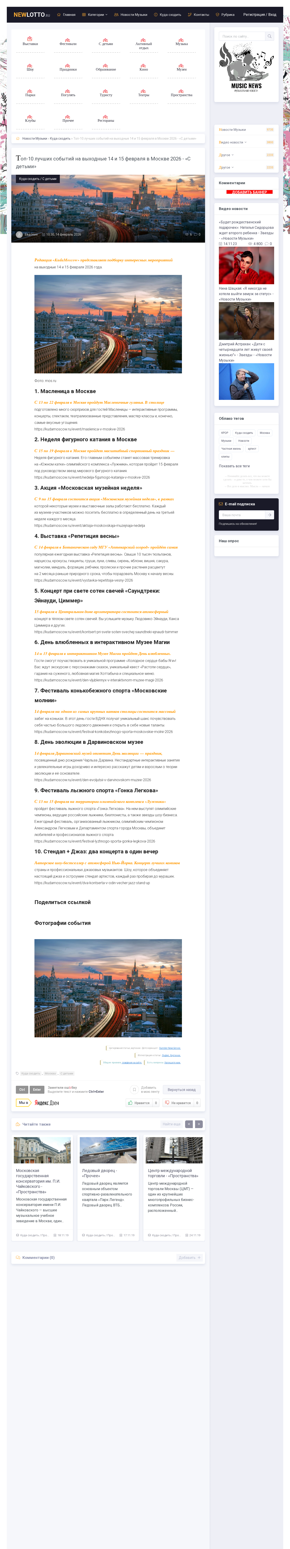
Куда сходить (170, 15)
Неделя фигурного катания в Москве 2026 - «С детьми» (42, 1173)
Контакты (201, 15)
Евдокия (31, 234)
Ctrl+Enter (96, 1091)
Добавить (150, 1089)
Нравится (146, 1103)
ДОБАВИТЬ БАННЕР (249, 192)
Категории (96, 15)
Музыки (226, 440)
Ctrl (22, 1089)
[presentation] (189, 1124)
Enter (37, 1089)
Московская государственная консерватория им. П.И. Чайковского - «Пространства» (104, 1181)
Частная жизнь (231, 448)
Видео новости (231, 142)
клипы (225, 456)
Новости (243, 440)
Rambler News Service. (170, 1048)
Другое (224, 155)
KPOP (224, 432)
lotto (32, 14)
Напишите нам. (172, 1062)
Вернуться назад (182, 1090)
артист (252, 448)
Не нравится (185, 1103)
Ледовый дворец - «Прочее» (165, 1173)
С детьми (66, 1073)
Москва (50, 1073)
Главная (69, 15)
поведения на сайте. (132, 1062)
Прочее (178, 1235)
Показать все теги (234, 466)
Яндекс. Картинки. (171, 1055)
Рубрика (228, 15)
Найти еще (172, 1124)
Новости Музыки (134, 15)
